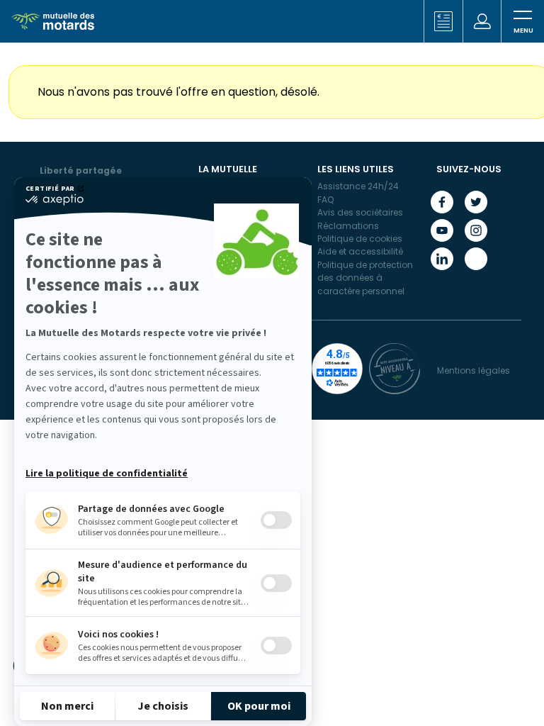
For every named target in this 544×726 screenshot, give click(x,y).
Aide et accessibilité (360, 251)
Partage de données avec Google (151, 509)
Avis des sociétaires (360, 212)
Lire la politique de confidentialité (107, 473)
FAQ (325, 200)
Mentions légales (473, 370)
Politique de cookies (359, 239)
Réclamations (348, 226)
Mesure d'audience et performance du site (162, 572)
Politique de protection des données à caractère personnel (365, 278)
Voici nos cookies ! (118, 634)
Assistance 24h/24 (358, 186)
